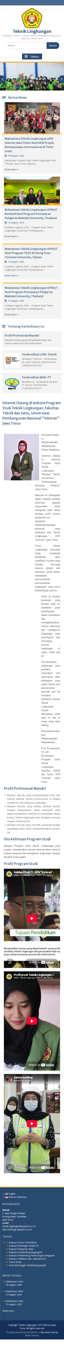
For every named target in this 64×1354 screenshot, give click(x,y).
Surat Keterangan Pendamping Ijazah (27, 1265)
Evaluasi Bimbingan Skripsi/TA (24, 1245)
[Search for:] (32, 45)
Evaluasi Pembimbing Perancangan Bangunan (32, 1255)
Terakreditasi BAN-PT (36, 377)
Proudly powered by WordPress (22, 1332)
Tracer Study (15, 1262)
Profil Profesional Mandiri (22, 335)
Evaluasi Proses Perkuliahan (23, 1242)
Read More (11, 169)
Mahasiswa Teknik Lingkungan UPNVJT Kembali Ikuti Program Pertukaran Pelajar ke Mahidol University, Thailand (31, 214)
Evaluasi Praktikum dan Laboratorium (27, 1258)
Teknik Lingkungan (32, 31)
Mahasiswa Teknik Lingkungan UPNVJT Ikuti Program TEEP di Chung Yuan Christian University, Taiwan (31, 253)
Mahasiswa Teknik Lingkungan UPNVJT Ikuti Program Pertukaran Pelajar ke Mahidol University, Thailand (31, 292)
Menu (35, 56)
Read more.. (8, 1310)
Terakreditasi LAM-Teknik (39, 354)
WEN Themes (32, 1335)
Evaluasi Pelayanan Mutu (21, 1249)
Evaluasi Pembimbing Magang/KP (25, 1252)
